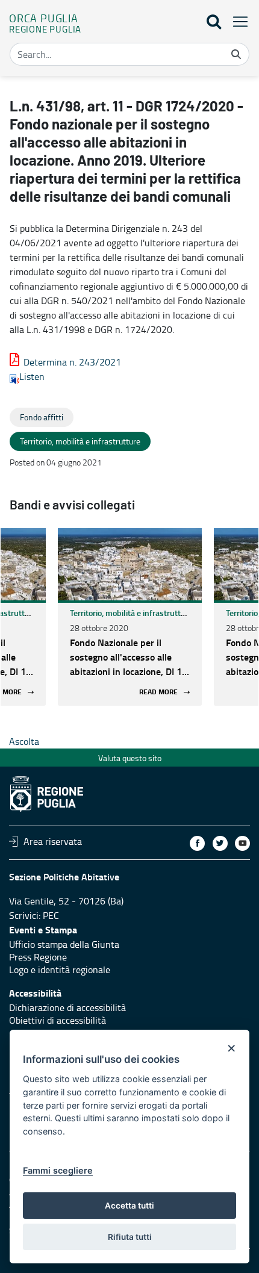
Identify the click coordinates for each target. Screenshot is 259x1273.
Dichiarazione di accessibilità (67, 1007)
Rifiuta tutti (130, 1237)
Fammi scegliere (58, 1170)
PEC (51, 915)
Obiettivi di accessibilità (57, 1020)
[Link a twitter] (220, 843)
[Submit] (236, 54)
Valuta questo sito (129, 758)
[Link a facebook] (197, 843)
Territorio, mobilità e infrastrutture (131, 612)
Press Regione (38, 956)
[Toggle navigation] (236, 21)
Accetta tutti (129, 1205)
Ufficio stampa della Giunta (64, 944)
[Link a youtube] (242, 843)
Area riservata (52, 841)
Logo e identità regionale (59, 969)
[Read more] (130, 564)
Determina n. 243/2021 (72, 362)
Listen (32, 376)
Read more (158, 692)
